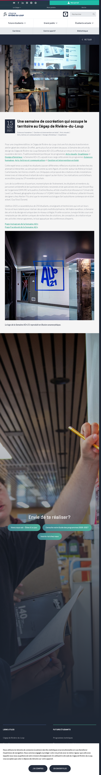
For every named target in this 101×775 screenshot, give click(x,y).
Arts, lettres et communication (29, 135)
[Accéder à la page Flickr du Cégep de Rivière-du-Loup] (27, 3)
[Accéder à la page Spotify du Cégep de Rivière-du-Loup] (36, 3)
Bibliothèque (82, 31)
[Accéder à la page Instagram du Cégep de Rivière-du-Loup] (31, 3)
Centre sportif (49, 31)
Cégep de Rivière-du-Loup (13, 738)
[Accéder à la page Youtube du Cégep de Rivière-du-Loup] (14, 3)
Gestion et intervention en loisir (46, 132)
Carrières (16, 31)
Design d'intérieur (49, 135)
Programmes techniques (63, 738)
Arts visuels (64, 132)
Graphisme (62, 135)
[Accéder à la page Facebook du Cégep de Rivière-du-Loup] (18, 3)
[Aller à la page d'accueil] (13, 14)
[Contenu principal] (49, 183)
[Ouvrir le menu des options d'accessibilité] (65, 14)
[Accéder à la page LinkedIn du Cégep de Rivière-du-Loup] (23, 3)
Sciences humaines (24, 132)
